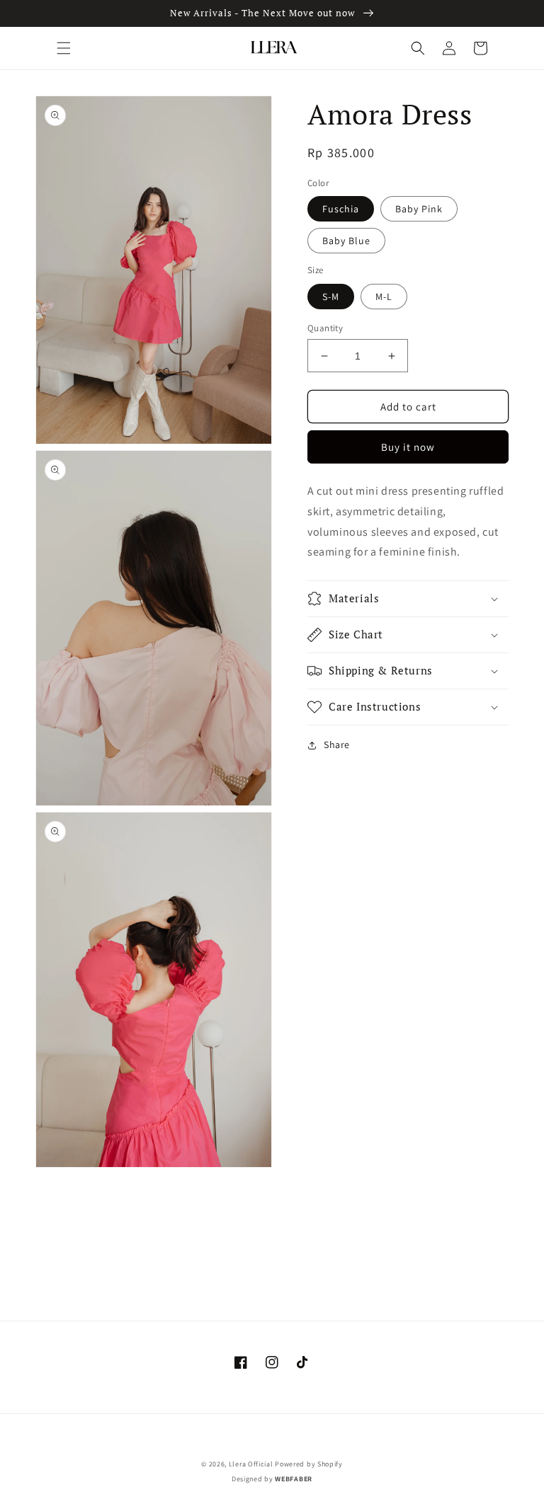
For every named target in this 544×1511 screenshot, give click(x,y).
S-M (330, 296)
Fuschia (340, 208)
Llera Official (251, 1464)
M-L (383, 296)
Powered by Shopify (309, 1464)
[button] (63, 48)
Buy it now (408, 447)
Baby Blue (346, 240)
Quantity (325, 328)
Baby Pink (419, 208)
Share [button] (337, 744)
